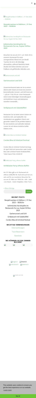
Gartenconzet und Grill (13, 81)
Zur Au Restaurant (8, 339)
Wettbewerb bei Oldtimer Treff (12, 366)
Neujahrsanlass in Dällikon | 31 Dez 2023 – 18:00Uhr (18, 25)
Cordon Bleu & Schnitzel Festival (16, 140)
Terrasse (4, 361)
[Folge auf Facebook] (16, 300)
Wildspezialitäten (7, 372)
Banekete (18, 236)
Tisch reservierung (8, 329)
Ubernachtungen (18, 228)
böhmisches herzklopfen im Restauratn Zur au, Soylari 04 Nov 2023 (17, 46)
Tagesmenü (5, 356)
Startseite (5, 318)
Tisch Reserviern (18, 232)
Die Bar (4, 323)
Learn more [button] (8, 390)
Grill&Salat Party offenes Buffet (16, 166)
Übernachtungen (7, 334)
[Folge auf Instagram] (19, 300)
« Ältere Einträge (9, 188)
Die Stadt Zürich (7, 377)
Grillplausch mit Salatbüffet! (15, 108)
